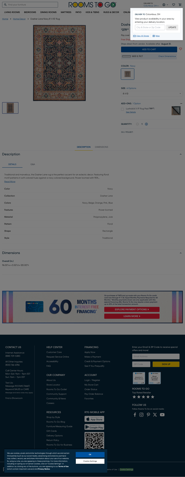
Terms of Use (63, 466)
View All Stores (142, 36)
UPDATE (172, 27)
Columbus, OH (153, 14)
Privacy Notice (44, 469)
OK (90, 455)
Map (158, 36)
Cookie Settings (90, 461)
